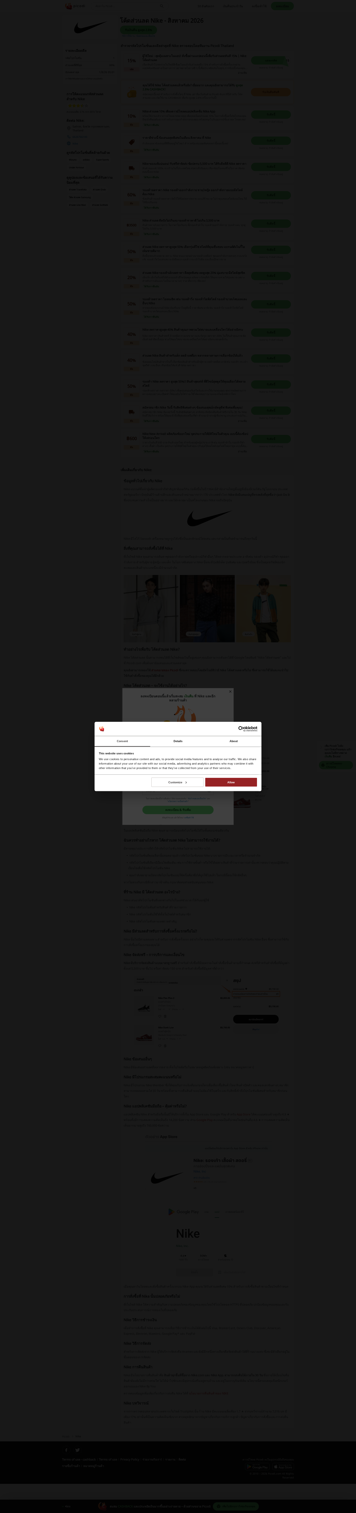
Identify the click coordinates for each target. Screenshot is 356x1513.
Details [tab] (178, 741)
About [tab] (234, 741)
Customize (175, 782)
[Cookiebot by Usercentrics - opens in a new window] (241, 729)
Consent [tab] (122, 741)
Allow (231, 782)
